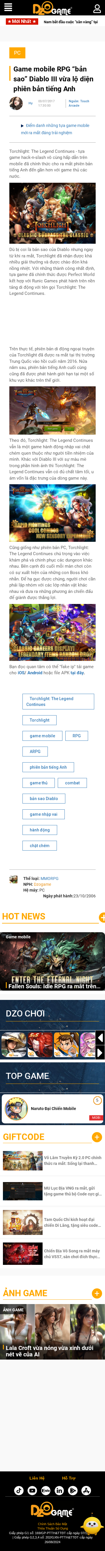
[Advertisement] (52, 1416)
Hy (30, 103)
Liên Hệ (37, 1478)
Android (34, 672)
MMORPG (50, 878)
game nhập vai (43, 814)
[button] (100, 1052)
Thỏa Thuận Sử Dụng (52, 1528)
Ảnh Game (25, 1293)
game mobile (42, 736)
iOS (21, 672)
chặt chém (40, 845)
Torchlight (39, 720)
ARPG (35, 751)
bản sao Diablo (44, 798)
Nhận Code (65, 1160)
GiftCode (23, 1137)
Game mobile (18, 937)
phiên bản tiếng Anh (48, 767)
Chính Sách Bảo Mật (52, 1524)
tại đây (77, 672)
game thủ (39, 783)
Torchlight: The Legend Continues (50, 701)
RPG (77, 736)
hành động (40, 830)
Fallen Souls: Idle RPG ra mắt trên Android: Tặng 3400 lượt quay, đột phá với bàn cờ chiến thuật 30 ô (52, 987)
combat (72, 783)
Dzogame (42, 884)
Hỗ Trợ (69, 1478)
